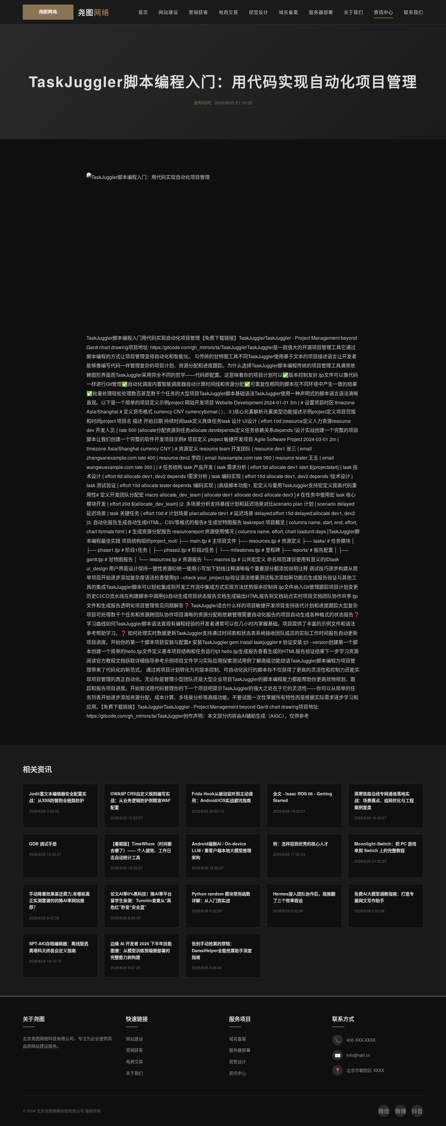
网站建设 (168, 12)
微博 (400, 1111)
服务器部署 (321, 12)
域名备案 (288, 12)
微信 (383, 1111)
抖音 (417, 1111)
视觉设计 (258, 12)
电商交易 (228, 12)
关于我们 (353, 12)
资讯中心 (383, 12)
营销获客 (198, 12)
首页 (143, 12)
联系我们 (413, 12)
